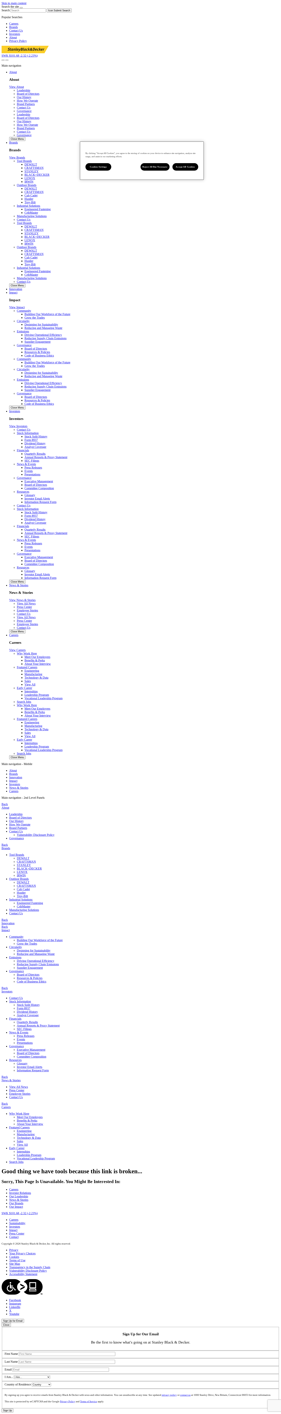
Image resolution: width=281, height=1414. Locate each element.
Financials (15, 1018)
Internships (31, 691)
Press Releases (33, 467)
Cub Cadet (30, 195)
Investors (14, 34)
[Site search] (3, 60)
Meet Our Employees (37, 657)
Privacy (13, 1250)
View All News (18, 1086)
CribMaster (31, 212)
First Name (11, 1353)
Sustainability (17, 1223)
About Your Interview (37, 663)
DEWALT (30, 164)
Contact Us (16, 30)
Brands (13, 27)
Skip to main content (14, 3)
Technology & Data (36, 677)
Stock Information (20, 1001)
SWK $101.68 (20, 55)
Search (6, 10)
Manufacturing (33, 674)
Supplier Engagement (37, 341)
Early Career (16, 1148)
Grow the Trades (34, 317)
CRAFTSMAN (34, 167)
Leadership (16, 814)
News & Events (18, 1032)
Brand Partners (18, 828)
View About (16, 86)
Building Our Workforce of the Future (47, 314)
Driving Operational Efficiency (43, 334)
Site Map (14, 1263)
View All (29, 684)
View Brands (17, 157)
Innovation (15, 777)
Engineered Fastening (37, 209)
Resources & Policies (37, 352)
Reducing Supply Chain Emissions (45, 338)
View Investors (18, 426)
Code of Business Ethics (39, 355)
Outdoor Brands (19, 878)
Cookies (14, 1257)
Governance (24, 111)
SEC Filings (31, 460)
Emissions (15, 957)
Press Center (16, 1090)
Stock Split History (35, 436)
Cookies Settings (98, 167)
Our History (16, 821)
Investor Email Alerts (37, 498)
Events (28, 471)
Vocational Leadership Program (43, 698)
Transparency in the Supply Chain (29, 1267)
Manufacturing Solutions (32, 216)
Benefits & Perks (34, 660)
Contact (14, 1237)
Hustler (28, 198)
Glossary (29, 495)
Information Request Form (40, 502)
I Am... (9, 1377)
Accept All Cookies (185, 167)
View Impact (17, 307)
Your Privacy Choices (22, 1253)
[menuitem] (144, 770)
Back (5, 804)
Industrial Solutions (20, 899)
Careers (13, 23)
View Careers (17, 650)
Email (8, 1369)
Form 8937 (31, 440)
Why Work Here (19, 1113)
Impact (13, 780)
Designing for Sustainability (41, 324)
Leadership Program (36, 694)
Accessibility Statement (23, 1274)
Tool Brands (16, 854)
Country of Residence (18, 1384)
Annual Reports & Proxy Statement (45, 457)
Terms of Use (17, 1260)
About (13, 37)
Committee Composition (39, 488)
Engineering (31, 670)
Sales (27, 681)
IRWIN (28, 181)
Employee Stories (19, 1093)
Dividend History (34, 443)
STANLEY (31, 171)
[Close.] (21, 7)
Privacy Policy (18, 41)
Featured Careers (19, 1127)
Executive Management (38, 481)
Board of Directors (35, 348)
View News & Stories (22, 600)
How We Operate (19, 824)
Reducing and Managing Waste (43, 328)
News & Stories (18, 787)
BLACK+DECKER (37, 174)
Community (16, 936)
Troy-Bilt (30, 202)
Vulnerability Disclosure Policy (35, 834)
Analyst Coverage (35, 446)
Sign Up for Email (13, 1320)
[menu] (140, 777)
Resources (15, 1060)
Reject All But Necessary (155, 167)
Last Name (11, 1361)
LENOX (29, 178)
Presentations (32, 474)
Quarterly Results (34, 453)
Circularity (15, 947)
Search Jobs (24, 701)
